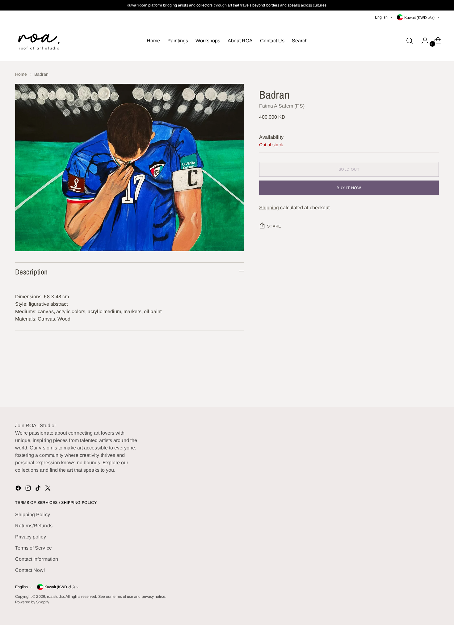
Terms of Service (33, 548)
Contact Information (36, 559)
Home (21, 74)
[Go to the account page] (422, 41)
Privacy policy (30, 536)
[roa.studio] (38, 41)
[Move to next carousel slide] (434, 386)
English (381, 17)
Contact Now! (30, 570)
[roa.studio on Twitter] (48, 489)
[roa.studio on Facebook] (19, 489)
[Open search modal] (409, 41)
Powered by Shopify (32, 602)
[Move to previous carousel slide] (419, 386)
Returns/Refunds (34, 525)
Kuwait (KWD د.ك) (419, 17)
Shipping (269, 207)
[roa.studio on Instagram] (28, 489)
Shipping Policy (32, 514)
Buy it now (349, 188)
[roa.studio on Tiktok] (38, 489)
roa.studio (55, 596)
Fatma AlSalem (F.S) (282, 105)
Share (274, 226)
